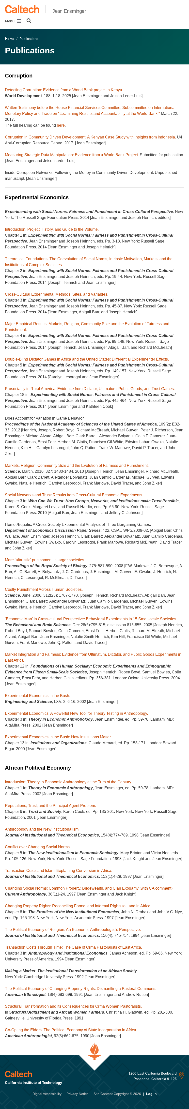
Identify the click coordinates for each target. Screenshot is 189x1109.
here (61, 125)
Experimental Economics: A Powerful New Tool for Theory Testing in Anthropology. (76, 713)
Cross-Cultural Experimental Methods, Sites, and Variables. (56, 294)
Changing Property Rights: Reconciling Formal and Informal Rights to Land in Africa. (78, 906)
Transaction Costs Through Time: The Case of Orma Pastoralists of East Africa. (73, 947)
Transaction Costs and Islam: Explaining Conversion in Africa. (58, 870)
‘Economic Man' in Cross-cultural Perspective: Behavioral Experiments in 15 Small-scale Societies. (91, 619)
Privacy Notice (77, 1094)
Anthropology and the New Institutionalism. (42, 829)
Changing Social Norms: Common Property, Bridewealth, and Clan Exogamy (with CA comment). (89, 888)
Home (10, 39)
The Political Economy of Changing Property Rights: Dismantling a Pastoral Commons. (80, 989)
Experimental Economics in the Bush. (37, 696)
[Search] (29, 20)
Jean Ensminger (69, 11)
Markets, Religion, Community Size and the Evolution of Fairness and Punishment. (77, 465)
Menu (10, 21)
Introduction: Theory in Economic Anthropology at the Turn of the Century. (68, 782)
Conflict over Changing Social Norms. (38, 847)
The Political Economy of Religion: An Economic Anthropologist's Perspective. (73, 929)
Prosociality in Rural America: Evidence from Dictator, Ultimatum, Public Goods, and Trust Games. (90, 389)
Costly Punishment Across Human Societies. (44, 589)
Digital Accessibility (47, 1094)
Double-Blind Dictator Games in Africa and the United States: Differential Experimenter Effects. (87, 359)
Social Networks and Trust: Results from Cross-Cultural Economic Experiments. (74, 495)
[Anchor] (35, 76)
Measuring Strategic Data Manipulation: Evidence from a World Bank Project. (72, 155)
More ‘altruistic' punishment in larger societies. (45, 560)
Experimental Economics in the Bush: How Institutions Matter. (58, 737)
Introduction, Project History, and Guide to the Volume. (52, 229)
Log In (151, 1094)
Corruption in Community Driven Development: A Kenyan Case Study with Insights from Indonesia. (90, 137)
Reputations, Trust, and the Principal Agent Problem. (50, 806)
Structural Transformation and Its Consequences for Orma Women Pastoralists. (73, 1006)
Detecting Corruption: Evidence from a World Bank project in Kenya (63, 90)
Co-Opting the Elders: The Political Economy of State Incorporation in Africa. (71, 1030)
